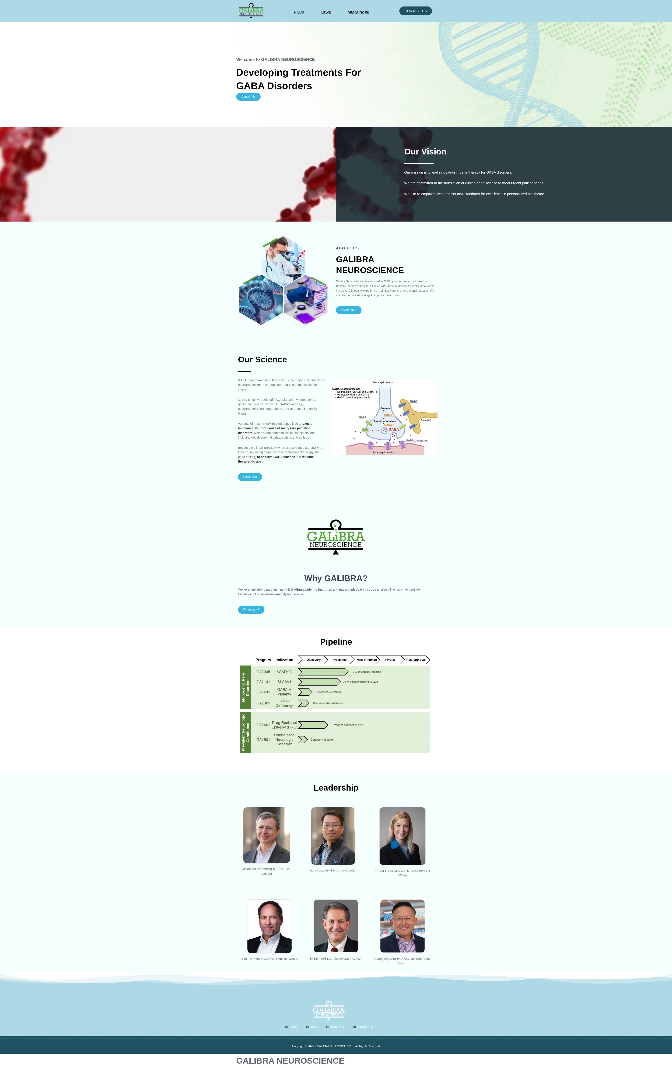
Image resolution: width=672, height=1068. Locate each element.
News (326, 12)
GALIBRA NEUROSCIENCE (290, 1060)
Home (299, 12)
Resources (358, 12)
